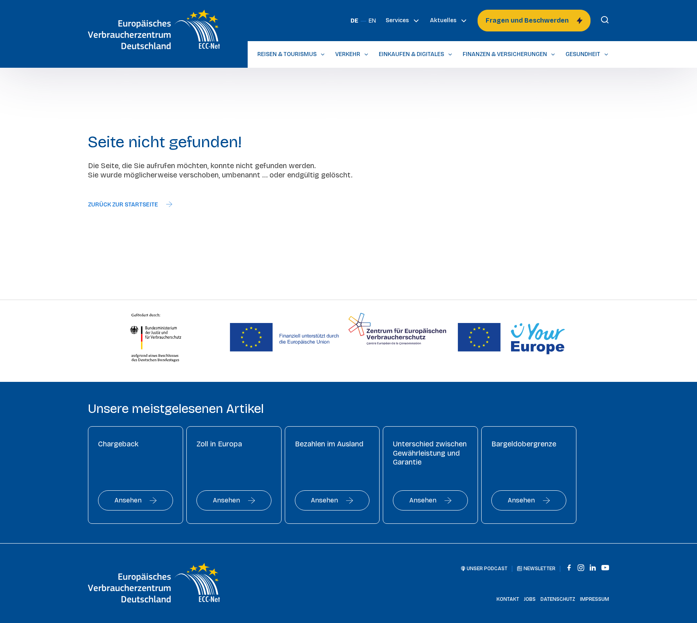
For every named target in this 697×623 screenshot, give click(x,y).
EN (372, 20)
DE (354, 20)
